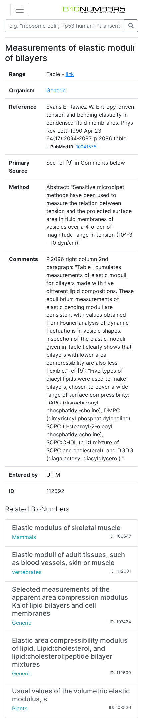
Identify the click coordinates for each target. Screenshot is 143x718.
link (70, 74)
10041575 (86, 146)
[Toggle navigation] (19, 9)
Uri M (53, 474)
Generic (56, 90)
